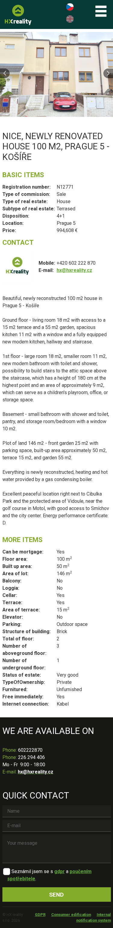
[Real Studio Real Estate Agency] (18, 15)
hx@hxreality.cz (74, 270)
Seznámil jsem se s (32, 871)
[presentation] (5, 73)
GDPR (40, 914)
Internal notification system (93, 917)
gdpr (59, 871)
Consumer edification (71, 914)
